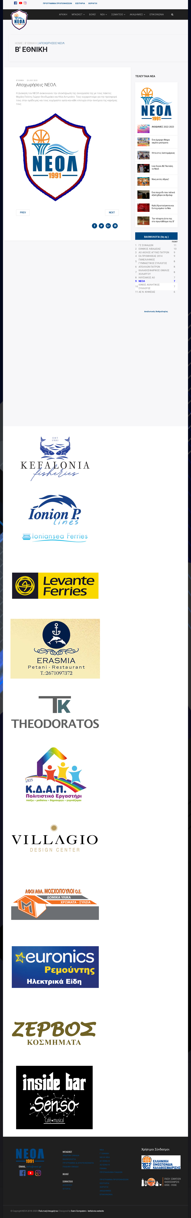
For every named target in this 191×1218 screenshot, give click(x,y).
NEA (102, 1150)
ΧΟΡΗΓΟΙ (92, 3)
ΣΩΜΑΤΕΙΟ (117, 14)
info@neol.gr (34, 1166)
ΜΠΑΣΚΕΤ (77, 14)
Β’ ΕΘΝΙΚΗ (20, 80)
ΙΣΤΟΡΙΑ (66, 1189)
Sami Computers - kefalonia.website (87, 1211)
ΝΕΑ (102, 14)
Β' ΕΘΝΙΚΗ (31, 43)
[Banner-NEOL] (156, 103)
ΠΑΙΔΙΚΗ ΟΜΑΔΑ (70, 1167)
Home (19, 43)
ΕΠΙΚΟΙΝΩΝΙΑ (157, 14)
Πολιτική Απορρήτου (48, 1211)
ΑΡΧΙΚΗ (63, 14)
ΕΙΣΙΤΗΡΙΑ (80, 3)
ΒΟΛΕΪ (92, 14)
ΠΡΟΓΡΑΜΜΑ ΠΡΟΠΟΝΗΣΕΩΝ (57, 3)
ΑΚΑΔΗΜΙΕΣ (136, 14)
